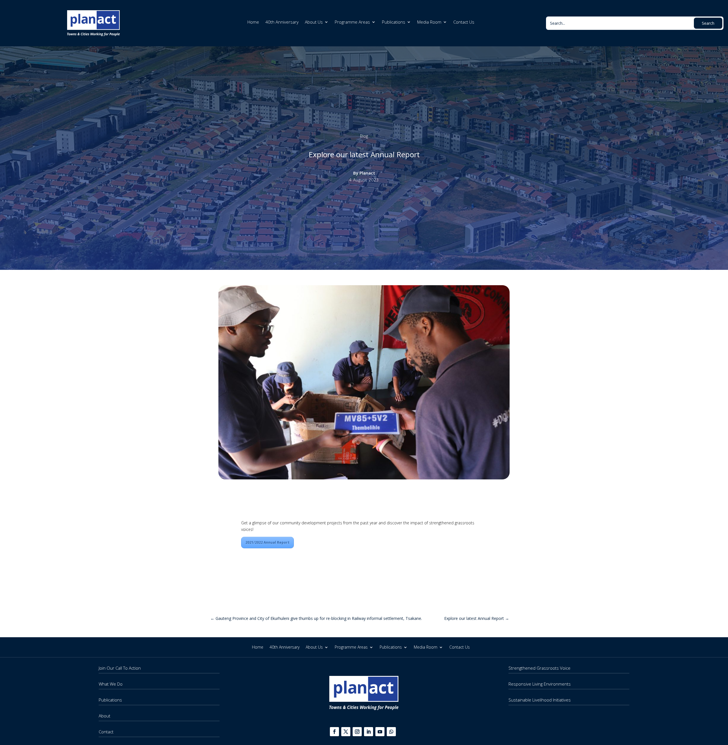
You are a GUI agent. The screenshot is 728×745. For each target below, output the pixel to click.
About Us (314, 22)
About (104, 716)
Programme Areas (352, 22)
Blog (364, 136)
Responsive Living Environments (539, 684)
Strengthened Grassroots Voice (539, 668)
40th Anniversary (282, 22)
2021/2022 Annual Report (267, 542)
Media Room (429, 22)
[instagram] (357, 731)
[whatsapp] (391, 731)
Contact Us (463, 22)
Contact (106, 731)
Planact (367, 173)
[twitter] (345, 731)
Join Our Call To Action (120, 668)
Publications (393, 22)
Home (253, 22)
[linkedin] (368, 731)
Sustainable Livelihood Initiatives (539, 700)
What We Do (111, 684)
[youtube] (379, 731)
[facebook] (334, 731)
